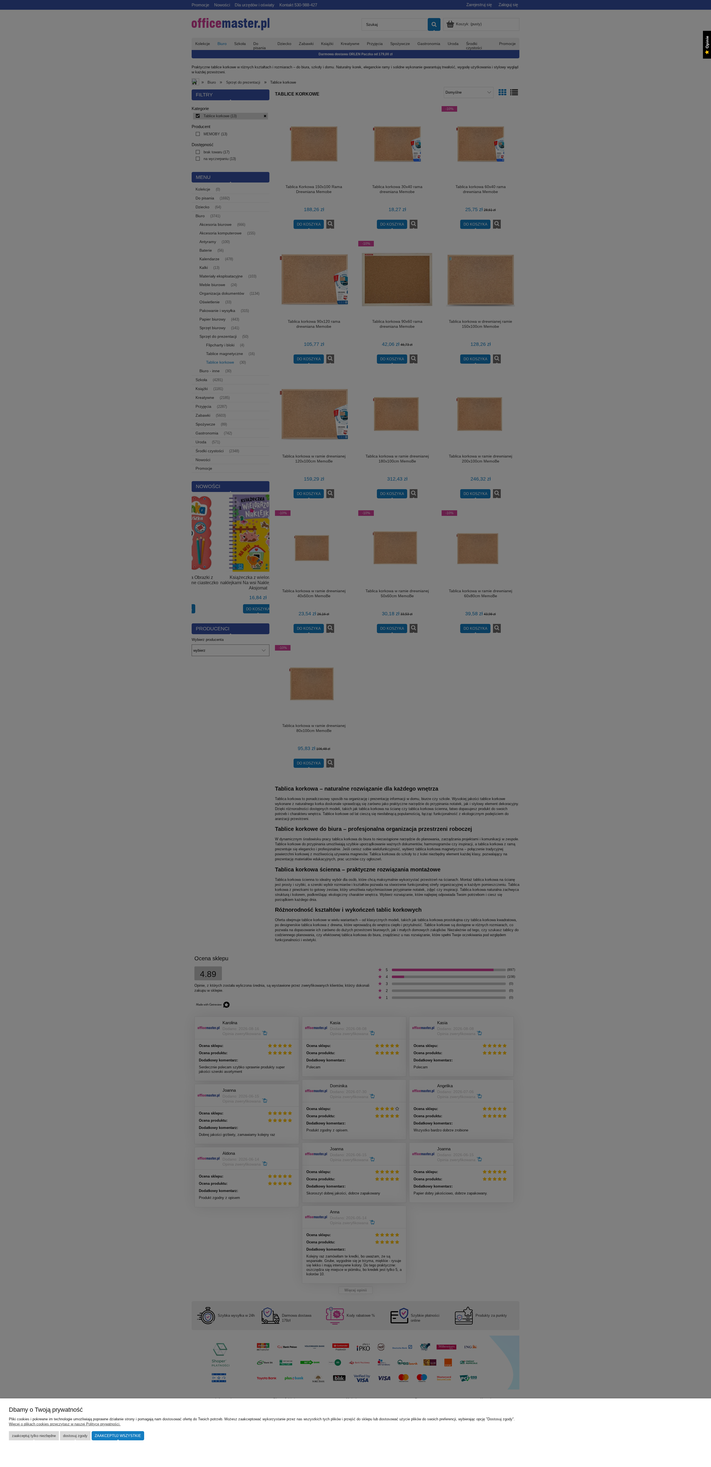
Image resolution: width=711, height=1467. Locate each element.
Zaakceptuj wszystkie (118, 1436)
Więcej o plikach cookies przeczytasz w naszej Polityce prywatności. (65, 1424)
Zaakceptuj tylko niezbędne (34, 1436)
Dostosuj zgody (75, 1436)
